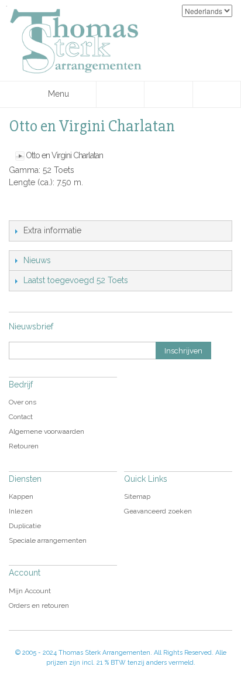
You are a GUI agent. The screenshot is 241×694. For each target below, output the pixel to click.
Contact (21, 417)
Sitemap (137, 496)
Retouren (24, 446)
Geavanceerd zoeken (158, 511)
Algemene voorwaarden (46, 431)
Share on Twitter (67, 208)
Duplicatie (25, 526)
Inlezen (21, 511)
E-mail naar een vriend (20, 208)
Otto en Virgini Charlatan (64, 155)
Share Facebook (43, 208)
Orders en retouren (39, 605)
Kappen (21, 496)
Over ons (22, 402)
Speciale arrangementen (48, 540)
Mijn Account (30, 591)
